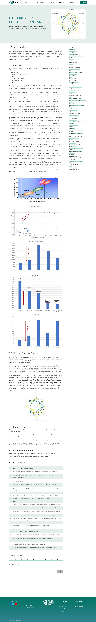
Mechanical (71, 103)
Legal (70, 97)
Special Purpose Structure (75, 151)
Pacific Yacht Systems (30, 453)
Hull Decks (71, 85)
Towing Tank (72, 159)
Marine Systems (63, 611)
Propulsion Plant (73, 118)
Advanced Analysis (63, 608)
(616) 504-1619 (78, 604)
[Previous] (59, 571)
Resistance (71, 131)
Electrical (71, 64)
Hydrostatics (72, 92)
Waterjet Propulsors (74, 169)
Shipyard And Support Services (76, 144)
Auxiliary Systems (73, 54)
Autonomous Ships (73, 52)
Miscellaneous (72, 106)
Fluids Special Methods (74, 78)
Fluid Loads (71, 75)
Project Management (74, 115)
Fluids (70, 77)
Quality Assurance (73, 125)
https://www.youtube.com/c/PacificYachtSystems (35, 456)
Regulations (72, 128)
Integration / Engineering (75, 95)
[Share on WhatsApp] (24, 559)
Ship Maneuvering (73, 139)
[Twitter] (13, 604)
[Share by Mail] (60, 559)
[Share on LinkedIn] (36, 559)
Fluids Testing (72, 80)
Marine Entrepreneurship (75, 98)
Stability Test (72, 153)
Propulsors (71, 123)
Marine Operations (38, 2)
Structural (71, 154)
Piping (70, 111)
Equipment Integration (74, 69)
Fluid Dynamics (73, 74)
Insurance (71, 93)
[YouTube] (16, 604)
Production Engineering (75, 113)
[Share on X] (18, 559)
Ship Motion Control (74, 141)
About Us (61, 2)
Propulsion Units (73, 120)
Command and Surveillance (76, 55)
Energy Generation (73, 65)
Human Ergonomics (74, 90)
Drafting (71, 59)
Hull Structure (72, 88)
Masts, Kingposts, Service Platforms (77, 100)
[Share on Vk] (48, 559)
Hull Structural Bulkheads (75, 87)
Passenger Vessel (73, 110)
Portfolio (52, 2)
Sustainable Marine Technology (76, 157)
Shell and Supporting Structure (76, 136)
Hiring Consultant (73, 83)
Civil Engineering (63, 613)
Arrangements (72, 51)
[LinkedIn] (10, 604)
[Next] (61, 571)
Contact (84, 2)
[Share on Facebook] (12, 559)
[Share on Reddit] (54, 559)
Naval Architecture (73, 108)
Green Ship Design (73, 82)
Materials (71, 102)
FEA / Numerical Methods (75, 72)
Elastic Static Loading (74, 62)
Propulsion (71, 116)
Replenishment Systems (75, 129)
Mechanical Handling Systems (76, 105)
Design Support (73, 57)
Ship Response (72, 143)
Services (25, 2)
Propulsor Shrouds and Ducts (76, 121)
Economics (71, 60)
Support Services (73, 156)
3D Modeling (72, 49)
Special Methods (73, 146)
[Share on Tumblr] (42, 559)
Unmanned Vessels (73, 164)
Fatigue (71, 70)
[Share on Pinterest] (30, 559)
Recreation (71, 126)
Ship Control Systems (74, 138)
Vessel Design (72, 167)
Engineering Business (74, 67)
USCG (70, 166)
